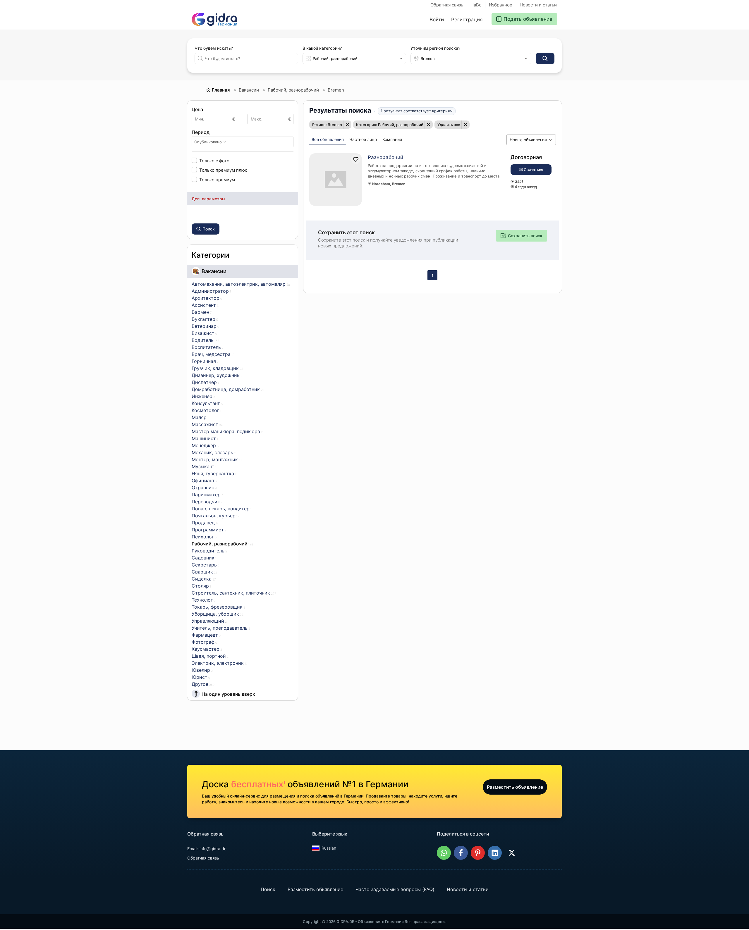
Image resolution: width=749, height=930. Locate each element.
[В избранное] (355, 159)
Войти (437, 20)
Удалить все (448, 124)
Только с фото (214, 160)
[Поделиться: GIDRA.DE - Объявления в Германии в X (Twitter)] (512, 853)
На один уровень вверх (228, 694)
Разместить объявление (515, 787)
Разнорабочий (385, 157)
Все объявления (328, 139)
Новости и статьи (538, 5)
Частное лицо (363, 139)
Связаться (533, 169)
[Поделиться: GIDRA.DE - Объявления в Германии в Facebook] (461, 853)
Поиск (268, 889)
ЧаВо (476, 5)
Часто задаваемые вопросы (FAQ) (394, 889)
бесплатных (258, 784)
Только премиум (217, 179)
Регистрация (467, 20)
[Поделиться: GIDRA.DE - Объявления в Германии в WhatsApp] (444, 853)
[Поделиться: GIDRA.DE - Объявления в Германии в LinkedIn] (495, 853)
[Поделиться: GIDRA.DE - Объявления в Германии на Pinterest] (478, 853)
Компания (392, 139)
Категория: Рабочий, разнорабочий (389, 124)
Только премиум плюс (223, 170)
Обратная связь (446, 5)
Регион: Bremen (327, 124)
